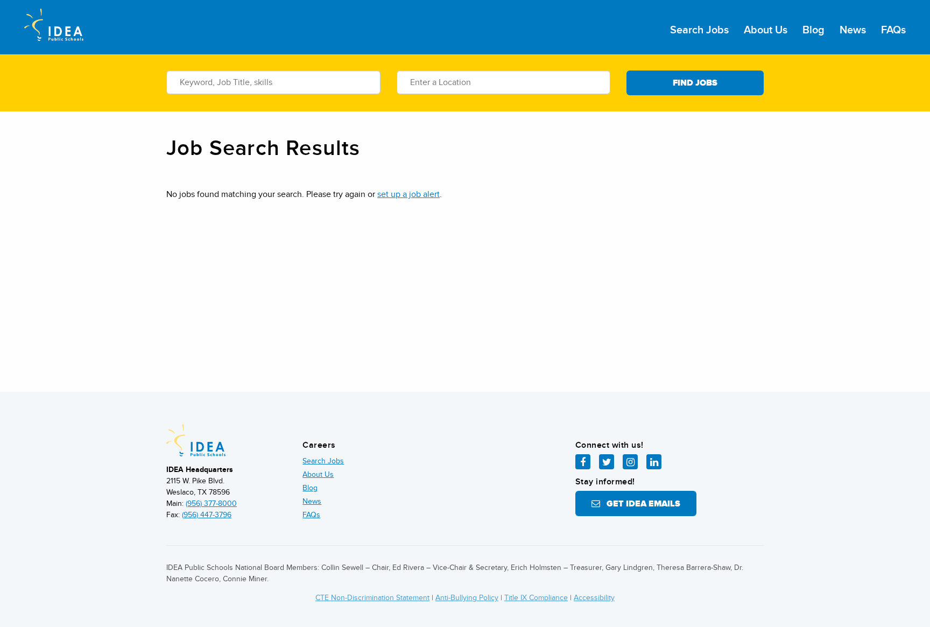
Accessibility (594, 597)
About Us (765, 30)
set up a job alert (408, 194)
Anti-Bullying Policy (466, 597)
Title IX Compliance (536, 597)
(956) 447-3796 (206, 514)
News (853, 30)
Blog (813, 30)
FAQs (893, 30)
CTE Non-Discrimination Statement (372, 597)
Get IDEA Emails (640, 503)
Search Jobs (699, 30)
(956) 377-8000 (211, 503)
